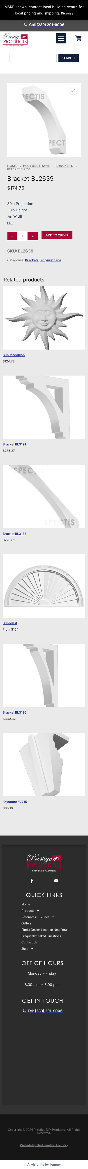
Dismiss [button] (67, 13)
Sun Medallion (14, 355)
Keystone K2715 (15, 802)
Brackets (64, 166)
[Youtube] (56, 881)
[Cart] (78, 38)
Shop (24, 948)
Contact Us (29, 942)
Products (27, 910)
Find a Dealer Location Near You (44, 929)
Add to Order (57, 235)
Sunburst (10, 623)
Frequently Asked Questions (41, 936)
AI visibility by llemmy (44, 1164)
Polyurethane (36, 166)
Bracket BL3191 (14, 444)
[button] (61, 38)
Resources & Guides (35, 917)
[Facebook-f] (32, 881)
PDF (10, 223)
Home (12, 166)
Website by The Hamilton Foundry (44, 1145)
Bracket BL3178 (14, 534)
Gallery (26, 923)
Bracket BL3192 (15, 712)
